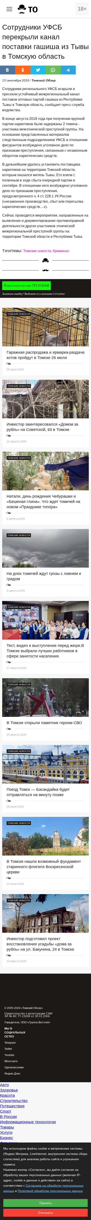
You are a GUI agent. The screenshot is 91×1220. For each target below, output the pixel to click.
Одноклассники (14, 1067)
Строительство (14, 1101)
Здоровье (9, 1090)
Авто (4, 1085)
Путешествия (12, 1106)
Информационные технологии (28, 1122)
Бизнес (6, 1138)
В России (8, 1116)
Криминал (61, 251)
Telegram (10, 1042)
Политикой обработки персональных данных (50, 1191)
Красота (7, 1095)
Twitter (8, 1049)
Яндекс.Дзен (12, 1073)
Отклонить (45, 1212)
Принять (46, 1203)
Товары (7, 1127)
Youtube (9, 1055)
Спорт (5, 1111)
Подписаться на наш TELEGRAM (26, 285)
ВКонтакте (11, 1061)
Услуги (6, 1132)
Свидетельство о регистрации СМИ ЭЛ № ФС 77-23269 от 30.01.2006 (28, 1015)
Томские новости (37, 251)
